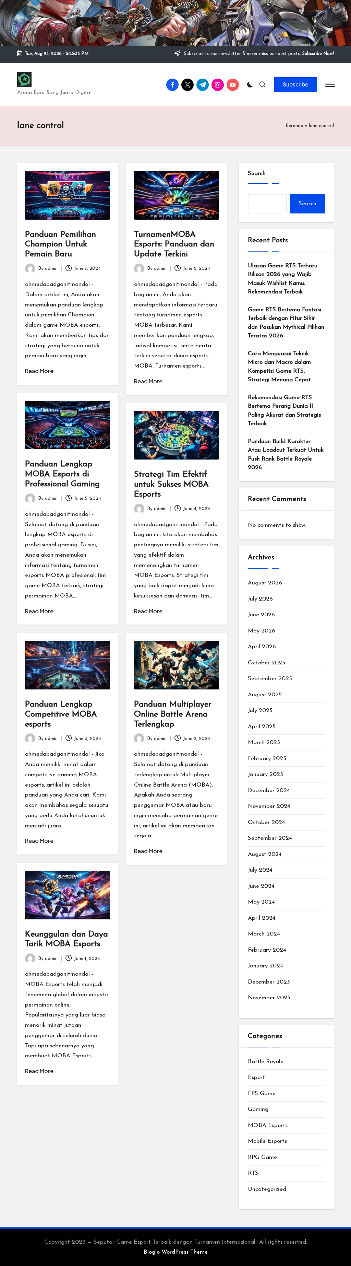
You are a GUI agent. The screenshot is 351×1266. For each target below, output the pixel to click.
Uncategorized (267, 1189)
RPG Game (262, 1157)
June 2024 (261, 886)
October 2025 (266, 663)
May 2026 (261, 631)
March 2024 (264, 934)
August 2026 (265, 583)
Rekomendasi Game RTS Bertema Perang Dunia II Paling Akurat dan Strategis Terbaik (284, 411)
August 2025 (265, 695)
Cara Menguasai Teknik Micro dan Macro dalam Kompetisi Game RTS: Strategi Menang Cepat (279, 367)
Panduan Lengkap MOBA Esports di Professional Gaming (62, 474)
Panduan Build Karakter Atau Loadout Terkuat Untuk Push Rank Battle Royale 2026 (286, 455)
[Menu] (329, 84)
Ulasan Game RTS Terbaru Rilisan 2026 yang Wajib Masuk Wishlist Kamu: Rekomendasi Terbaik (282, 279)
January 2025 (265, 774)
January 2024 (265, 966)
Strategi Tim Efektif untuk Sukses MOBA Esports (171, 485)
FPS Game (262, 1093)
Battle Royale (265, 1062)
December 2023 (269, 982)
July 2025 (260, 710)
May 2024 (261, 902)
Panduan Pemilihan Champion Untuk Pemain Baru (60, 245)
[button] (295, 84)
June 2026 (261, 615)
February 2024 (267, 950)
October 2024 (266, 822)
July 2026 (260, 599)
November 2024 (269, 806)
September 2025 (270, 679)
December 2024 (269, 790)
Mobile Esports (267, 1141)
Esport (256, 1077)
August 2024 (265, 854)
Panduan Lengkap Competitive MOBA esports (61, 714)
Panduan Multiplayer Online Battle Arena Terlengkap (172, 714)
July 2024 (260, 870)
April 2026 (262, 647)
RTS (253, 1173)
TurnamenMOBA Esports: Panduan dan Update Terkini (174, 245)
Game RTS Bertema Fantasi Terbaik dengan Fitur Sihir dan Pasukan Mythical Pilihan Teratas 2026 (286, 323)
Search (257, 173)
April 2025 (262, 727)
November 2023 (269, 998)
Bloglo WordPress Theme (176, 1252)
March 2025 (264, 742)
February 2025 (267, 759)
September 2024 (270, 838)
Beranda (294, 125)
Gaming (258, 1109)
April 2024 (262, 918)
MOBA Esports (268, 1125)
